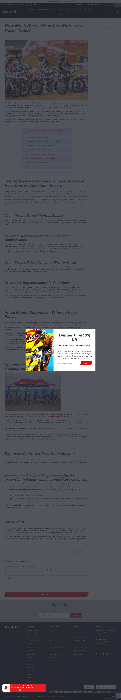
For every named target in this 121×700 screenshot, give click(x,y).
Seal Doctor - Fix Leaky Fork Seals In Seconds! (23, 695)
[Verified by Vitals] (20, 698)
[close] (93, 331)
